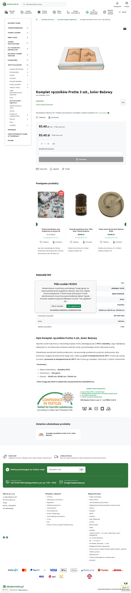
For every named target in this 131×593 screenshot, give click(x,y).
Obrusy (12, 111)
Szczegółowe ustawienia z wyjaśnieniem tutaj (65, 310)
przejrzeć (92, 560)
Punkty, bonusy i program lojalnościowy (60, 525)
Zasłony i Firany (15, 87)
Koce (11, 98)
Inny (123, 102)
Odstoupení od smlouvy (55, 500)
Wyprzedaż (12, 130)
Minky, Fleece (12, 37)
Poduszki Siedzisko (16, 81)
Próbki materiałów (95, 497)
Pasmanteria (12, 60)
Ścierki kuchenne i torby (16, 107)
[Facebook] (4, 537)
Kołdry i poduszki (15, 84)
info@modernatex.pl (74, 482)
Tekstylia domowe (47, 20)
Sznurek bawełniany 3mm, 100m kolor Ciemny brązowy (81, 230)
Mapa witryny (23, 590)
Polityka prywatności (53, 505)
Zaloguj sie (81, 469)
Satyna (91, 508)
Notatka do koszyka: (46, 149)
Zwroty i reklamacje (53, 514)
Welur (91, 527)
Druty (11, 122)
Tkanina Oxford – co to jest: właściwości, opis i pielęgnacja (104, 534)
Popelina (92, 511)
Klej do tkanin (93, 525)
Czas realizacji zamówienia (56, 516)
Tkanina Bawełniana (15, 28)
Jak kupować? (51, 508)
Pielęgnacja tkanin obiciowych (99, 546)
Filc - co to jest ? (95, 541)
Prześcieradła (14, 72)
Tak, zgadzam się (74, 306)
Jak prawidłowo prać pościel (98, 502)
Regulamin (50, 502)
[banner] (11, 4)
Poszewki (13, 78)
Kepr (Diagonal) (94, 519)
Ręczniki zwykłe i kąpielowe (67, 20)
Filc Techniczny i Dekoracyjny (14, 49)
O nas (49, 519)
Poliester (92, 516)
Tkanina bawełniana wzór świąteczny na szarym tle (51, 230)
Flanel (91, 514)
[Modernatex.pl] (36, 19)
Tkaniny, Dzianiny (14, 33)
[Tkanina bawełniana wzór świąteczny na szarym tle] (51, 204)
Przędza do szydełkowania (14, 115)
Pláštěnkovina (94, 555)
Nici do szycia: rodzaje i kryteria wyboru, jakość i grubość (108, 549)
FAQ (48, 522)
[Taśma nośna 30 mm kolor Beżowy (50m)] (111, 204)
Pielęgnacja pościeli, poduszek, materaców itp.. (105, 505)
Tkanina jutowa (94, 552)
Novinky (11, 140)
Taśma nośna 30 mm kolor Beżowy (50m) (111, 230)
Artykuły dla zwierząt (16, 69)
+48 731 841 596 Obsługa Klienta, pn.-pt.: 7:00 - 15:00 (33, 483)
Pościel (12, 75)
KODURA (92, 530)
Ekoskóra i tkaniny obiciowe (15, 55)
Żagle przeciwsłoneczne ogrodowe (16, 93)
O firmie (49, 497)
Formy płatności (52, 511)
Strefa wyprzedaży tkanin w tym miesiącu (17, 135)
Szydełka (13, 125)
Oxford (91, 522)
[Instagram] (7, 537)
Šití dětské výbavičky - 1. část (99, 543)
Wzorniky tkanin (14, 23)
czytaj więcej (102, 113)
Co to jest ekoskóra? (96, 538)
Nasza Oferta (93, 500)
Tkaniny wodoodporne (13, 43)
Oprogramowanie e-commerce (108, 589)
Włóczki (12, 119)
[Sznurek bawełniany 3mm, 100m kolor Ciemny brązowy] (81, 204)
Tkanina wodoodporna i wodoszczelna (102, 557)
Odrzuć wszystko (57, 306)
